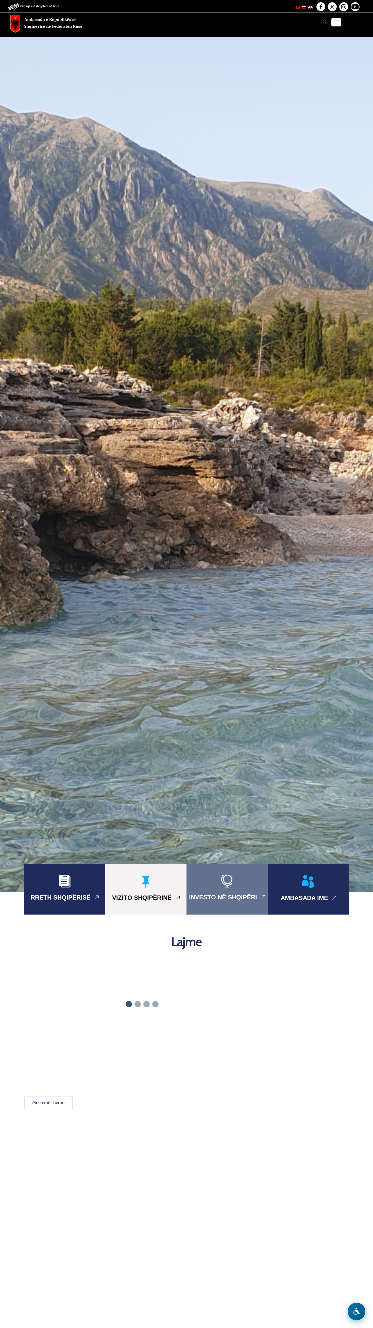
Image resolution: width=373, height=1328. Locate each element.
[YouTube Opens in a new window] (355, 6)
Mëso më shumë (48, 1102)
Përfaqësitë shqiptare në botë (39, 6)
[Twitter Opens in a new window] (332, 6)
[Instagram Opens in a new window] (343, 6)
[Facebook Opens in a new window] (320, 6)
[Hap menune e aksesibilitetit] (356, 1311)
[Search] (325, 22)
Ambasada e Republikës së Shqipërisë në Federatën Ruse (53, 23)
